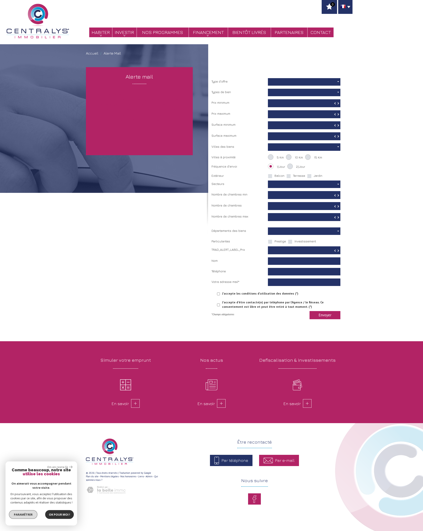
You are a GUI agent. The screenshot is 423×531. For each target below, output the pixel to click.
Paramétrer (23, 514)
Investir (124, 32)
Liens (141, 476)
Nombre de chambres (227, 205)
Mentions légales (109, 476)
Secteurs (218, 184)
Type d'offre (220, 81)
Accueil (92, 53)
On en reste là (57, 467)
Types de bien (221, 92)
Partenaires (289, 32)
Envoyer (325, 315)
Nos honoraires (128, 476)
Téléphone (219, 271)
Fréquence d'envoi (224, 166)
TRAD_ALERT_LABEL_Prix (228, 249)
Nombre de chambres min (229, 194)
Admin (149, 476)
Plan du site (92, 476)
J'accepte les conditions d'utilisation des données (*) (260, 293)
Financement (208, 32)
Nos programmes (162, 32)
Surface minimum (224, 124)
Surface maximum (224, 135)
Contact (320, 32)
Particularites (221, 241)
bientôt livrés (249, 32)
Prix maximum (221, 113)
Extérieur (218, 175)
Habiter (101, 32)
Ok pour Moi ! (59, 514)
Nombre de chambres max (230, 216)
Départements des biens (229, 230)
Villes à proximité (224, 157)
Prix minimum (220, 102)
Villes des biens (223, 146)
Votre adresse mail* (225, 282)
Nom (215, 260)
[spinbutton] (304, 103)
